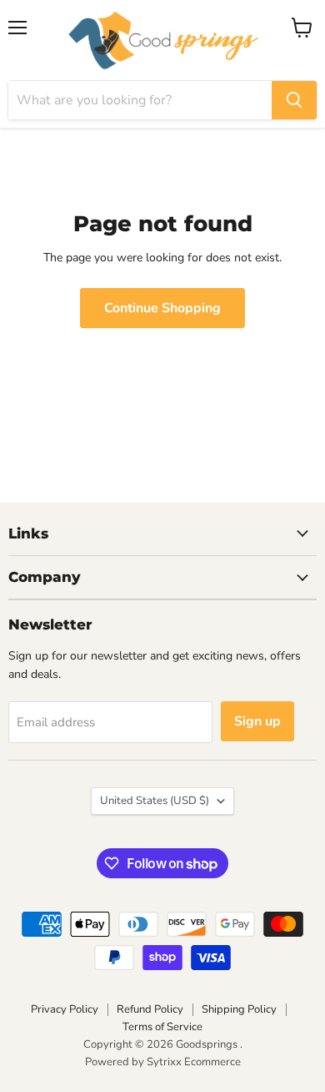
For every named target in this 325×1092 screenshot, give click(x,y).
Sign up (257, 721)
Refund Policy (150, 1009)
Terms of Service (162, 1026)
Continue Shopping (162, 308)
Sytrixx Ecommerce (194, 1061)
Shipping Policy (239, 1009)
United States (154, 800)
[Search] (294, 100)
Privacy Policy (64, 1009)
